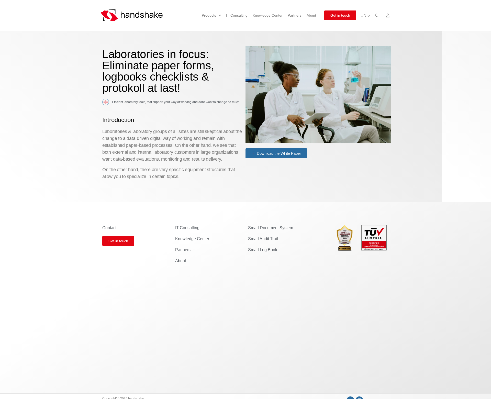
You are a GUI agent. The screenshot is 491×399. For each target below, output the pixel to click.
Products (209, 15)
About (311, 15)
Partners (295, 15)
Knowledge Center (268, 15)
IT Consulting (237, 15)
